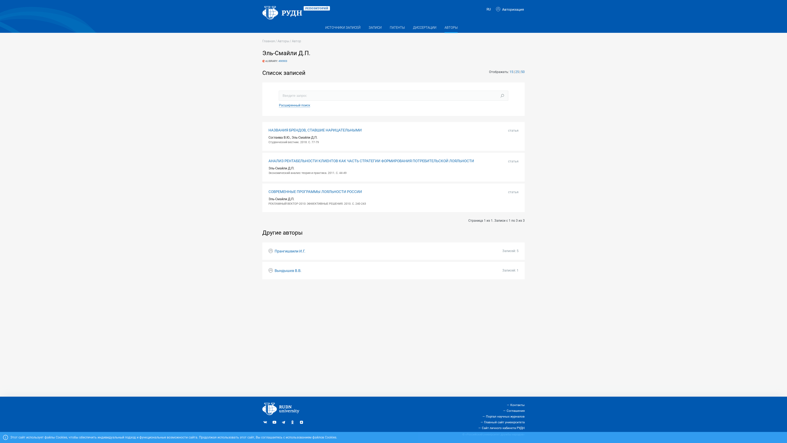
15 (511, 72)
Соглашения (516, 411)
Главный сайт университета (504, 422)
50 (523, 72)
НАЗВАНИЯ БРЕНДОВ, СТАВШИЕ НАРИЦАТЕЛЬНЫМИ (315, 130)
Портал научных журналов (505, 416)
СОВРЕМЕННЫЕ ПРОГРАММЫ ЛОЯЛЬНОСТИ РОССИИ (315, 192)
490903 (283, 61)
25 (517, 72)
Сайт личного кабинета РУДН (503, 428)
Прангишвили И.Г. (290, 251)
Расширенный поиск (294, 105)
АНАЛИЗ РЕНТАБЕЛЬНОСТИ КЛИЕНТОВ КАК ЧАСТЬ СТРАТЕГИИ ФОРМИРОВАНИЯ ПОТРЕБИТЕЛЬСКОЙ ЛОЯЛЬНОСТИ (371, 161)
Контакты (517, 405)
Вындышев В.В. (288, 271)
